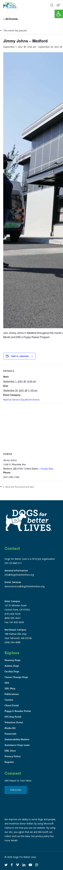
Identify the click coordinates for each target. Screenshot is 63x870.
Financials (10, 733)
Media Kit (10, 728)
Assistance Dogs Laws (17, 745)
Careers (9, 699)
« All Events (10, 19)
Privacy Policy (13, 756)
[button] (59, 14)
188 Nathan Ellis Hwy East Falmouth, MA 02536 (18, 634)
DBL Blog (10, 688)
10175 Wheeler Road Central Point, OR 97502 (17, 605)
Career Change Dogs (16, 677)
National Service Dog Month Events (21, 399)
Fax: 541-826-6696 (14, 622)
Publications (12, 694)
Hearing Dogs (12, 660)
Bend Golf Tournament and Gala (19, 486)
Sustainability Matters (17, 739)
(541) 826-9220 (12, 613)
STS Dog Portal (13, 716)
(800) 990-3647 (12, 618)
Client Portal (12, 705)
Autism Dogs (12, 666)
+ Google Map (46, 468)
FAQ (7, 682)
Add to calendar (20, 356)
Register (9, 762)
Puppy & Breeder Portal (18, 711)
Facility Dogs (12, 671)
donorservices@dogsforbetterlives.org (24, 586)
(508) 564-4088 (12, 642)
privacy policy (42, 836)
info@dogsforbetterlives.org (19, 574)
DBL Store (10, 750)
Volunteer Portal (14, 722)
